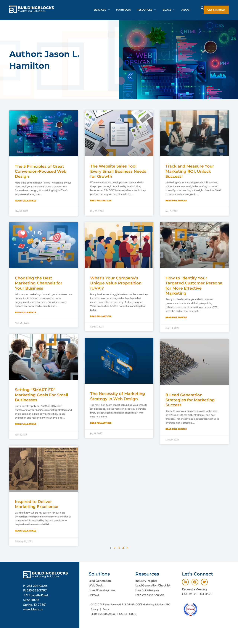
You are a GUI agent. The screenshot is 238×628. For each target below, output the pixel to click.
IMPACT (94, 595)
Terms (106, 609)
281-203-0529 (37, 586)
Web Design (97, 585)
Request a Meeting (194, 589)
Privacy (95, 609)
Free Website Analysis (149, 595)
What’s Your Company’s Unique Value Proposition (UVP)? (115, 283)
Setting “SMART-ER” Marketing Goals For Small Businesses (41, 394)
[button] (202, 8)
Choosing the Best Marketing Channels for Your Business (38, 283)
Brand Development (102, 590)
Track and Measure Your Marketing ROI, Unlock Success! (189, 171)
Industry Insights (146, 581)
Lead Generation (100, 581)
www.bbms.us (33, 609)
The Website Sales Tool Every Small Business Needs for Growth (118, 171)
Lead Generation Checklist (152, 585)
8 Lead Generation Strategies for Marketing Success (190, 400)
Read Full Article (25, 201)
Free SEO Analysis (147, 590)
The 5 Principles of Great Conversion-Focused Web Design (40, 171)
